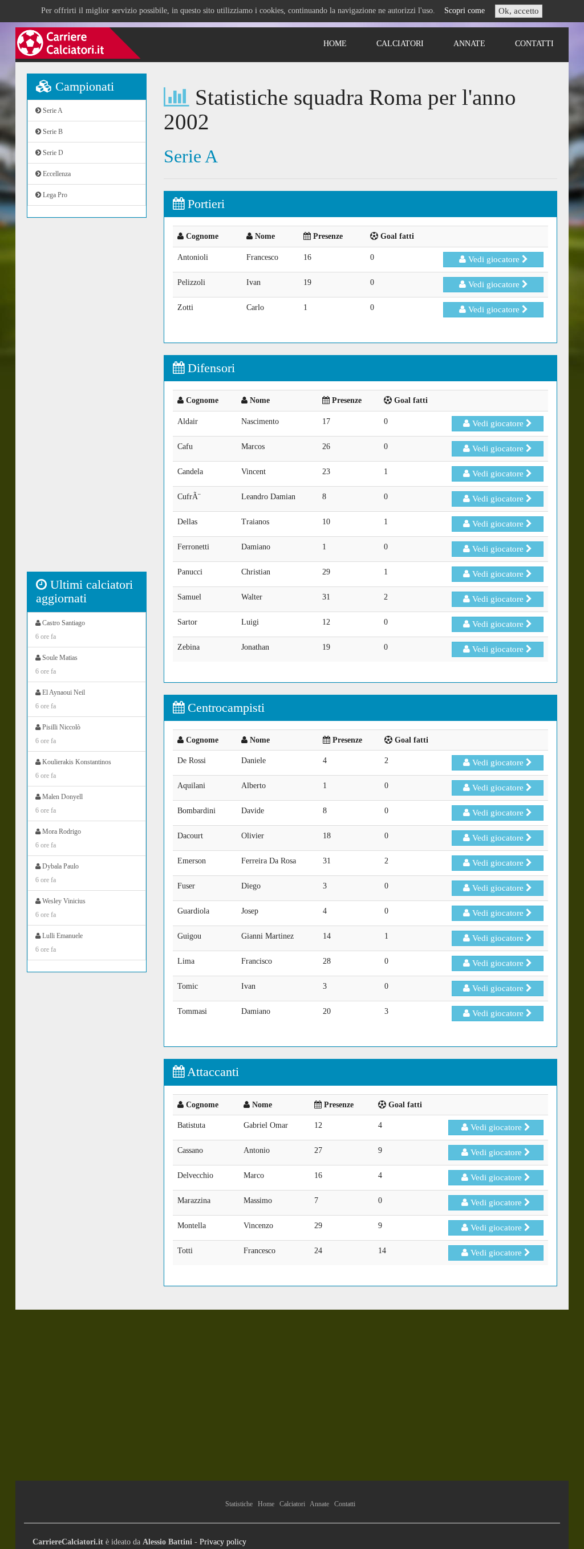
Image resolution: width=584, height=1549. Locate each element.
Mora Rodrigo (58, 838)
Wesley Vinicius (60, 908)
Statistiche (239, 1504)
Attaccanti (211, 1072)
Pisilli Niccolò (57, 734)
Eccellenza (56, 174)
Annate (469, 43)
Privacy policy (223, 1542)
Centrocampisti (224, 707)
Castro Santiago (60, 630)
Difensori (209, 368)
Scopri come (464, 10)
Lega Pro (54, 195)
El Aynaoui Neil (60, 699)
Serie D (52, 153)
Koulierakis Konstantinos (73, 769)
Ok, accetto (518, 10)
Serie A (52, 111)
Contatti (534, 43)
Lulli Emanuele (59, 942)
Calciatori (400, 43)
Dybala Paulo (57, 873)
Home (335, 43)
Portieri (204, 204)
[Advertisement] (87, 401)
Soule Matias (56, 664)
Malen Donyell (59, 803)
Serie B (52, 132)
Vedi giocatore (494, 259)
